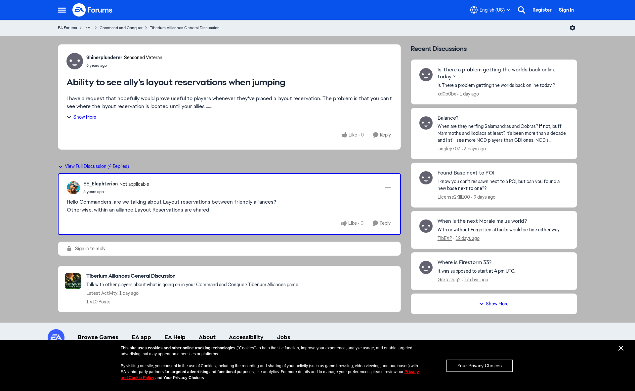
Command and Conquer (121, 27)
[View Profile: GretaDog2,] (426, 267)
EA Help (175, 337)
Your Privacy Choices (479, 365)
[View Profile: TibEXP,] (426, 226)
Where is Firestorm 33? (464, 262)
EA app (141, 337)
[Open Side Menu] (62, 10)
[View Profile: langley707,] (426, 123)
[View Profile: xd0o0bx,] (426, 74)
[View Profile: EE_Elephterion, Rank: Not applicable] (73, 187)
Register (542, 10)
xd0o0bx (447, 94)
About (207, 337)
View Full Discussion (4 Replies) (97, 166)
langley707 (449, 149)
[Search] (522, 10)
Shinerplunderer (104, 57)
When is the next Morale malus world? (482, 221)
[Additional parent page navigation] (88, 27)
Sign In (566, 10)
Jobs (283, 337)
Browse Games (98, 337)
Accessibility (246, 337)
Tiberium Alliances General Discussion (185, 27)
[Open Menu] (572, 27)
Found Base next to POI (466, 173)
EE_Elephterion (100, 184)
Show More (84, 117)
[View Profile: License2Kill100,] (426, 177)
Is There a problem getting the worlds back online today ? (497, 73)
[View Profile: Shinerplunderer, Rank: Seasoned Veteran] (74, 61)
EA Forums (67, 27)
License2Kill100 (454, 197)
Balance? (448, 118)
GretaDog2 (449, 280)
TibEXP (445, 238)
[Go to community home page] (92, 10)
